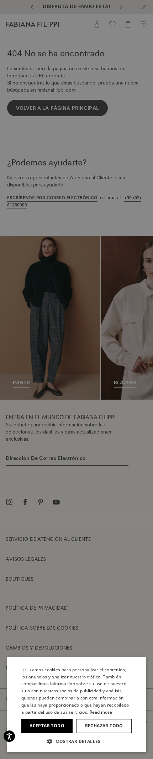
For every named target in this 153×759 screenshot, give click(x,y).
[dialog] (76, 379)
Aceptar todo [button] (47, 726)
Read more (101, 712)
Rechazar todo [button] (104, 726)
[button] (76, 741)
